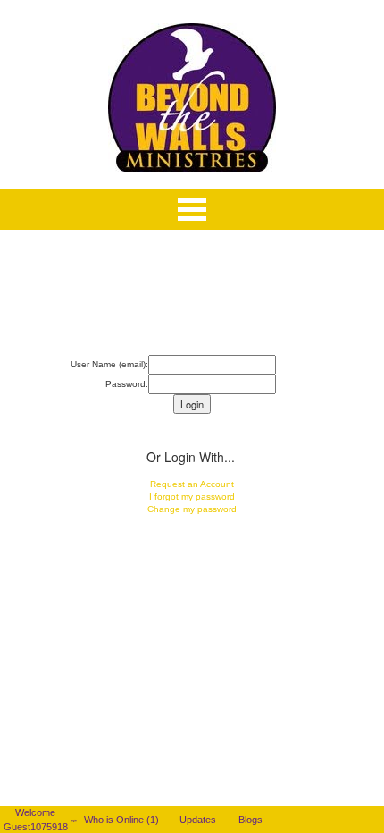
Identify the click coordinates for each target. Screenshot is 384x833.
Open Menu (192, 209)
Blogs (254, 819)
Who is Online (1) (124, 819)
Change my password (192, 509)
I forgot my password (192, 496)
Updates (201, 819)
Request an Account (192, 484)
